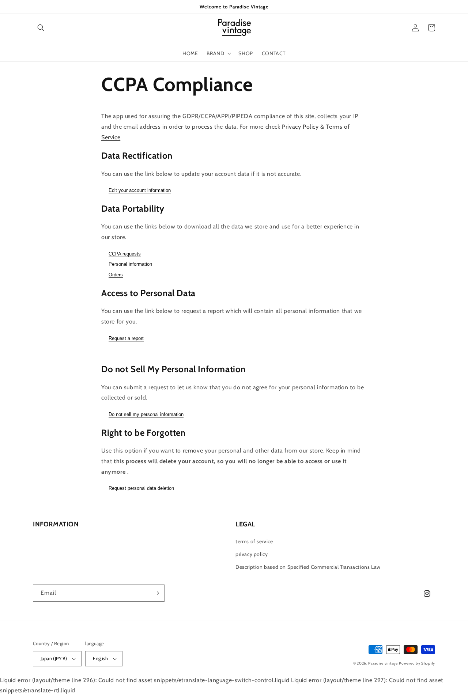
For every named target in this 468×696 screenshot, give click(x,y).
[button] (41, 28)
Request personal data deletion (141, 488)
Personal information (130, 264)
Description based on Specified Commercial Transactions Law (308, 567)
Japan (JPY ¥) (54, 658)
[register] (156, 593)
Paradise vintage (382, 663)
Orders (116, 274)
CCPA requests (125, 254)
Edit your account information (140, 190)
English (100, 658)
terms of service (254, 541)
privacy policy (251, 554)
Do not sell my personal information (146, 414)
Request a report (126, 338)
